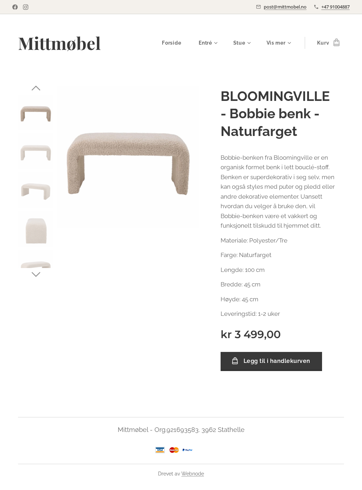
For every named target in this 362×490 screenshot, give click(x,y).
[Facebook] (15, 7)
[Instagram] (25, 7)
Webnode (192, 474)
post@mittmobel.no (285, 7)
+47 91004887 (335, 7)
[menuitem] (175, 43)
